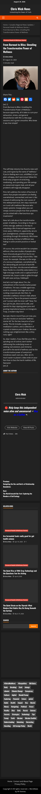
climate (6, 691)
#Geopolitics (22, 683)
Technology (25, 714)
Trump (6, 718)
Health (13, 703)
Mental (32, 703)
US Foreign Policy (19, 726)
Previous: (18, 484)
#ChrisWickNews (9, 683)
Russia (25, 710)
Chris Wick (9, 57)
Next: (17, 493)
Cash (20, 687)
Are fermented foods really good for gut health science (18, 537)
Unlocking (20, 722)
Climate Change (17, 691)
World (30, 726)
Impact (20, 703)
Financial (16, 699)
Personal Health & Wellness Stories (15, 40)
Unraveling (29, 722)
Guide (6, 703)
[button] (3, 17)
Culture (6, 695)
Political (24, 706)
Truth (13, 718)
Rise (13, 710)
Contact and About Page (23, 781)
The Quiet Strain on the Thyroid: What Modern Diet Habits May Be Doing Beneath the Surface (19, 608)
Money (6, 706)
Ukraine (19, 718)
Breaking (13, 687)
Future (24, 699)
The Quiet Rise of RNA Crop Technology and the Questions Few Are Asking (20, 572)
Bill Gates (32, 683)
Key (26, 703)
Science (33, 710)
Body (6, 687)
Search (6, 620)
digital (14, 695)
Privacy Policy (20, 784)
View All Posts (28, 427)
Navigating (14, 706)
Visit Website (12, 427)
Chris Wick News (20, 9)
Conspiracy (29, 691)
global (31, 699)
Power (31, 706)
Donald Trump (23, 695)
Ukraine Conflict (30, 718)
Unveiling (7, 726)
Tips (33, 714)
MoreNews (34, 789)
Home (9, 781)
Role (18, 710)
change (27, 687)
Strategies (15, 714)
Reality (6, 710)
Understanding (9, 722)
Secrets (6, 714)
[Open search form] (37, 18)
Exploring (7, 699)
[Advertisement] (20, 146)
